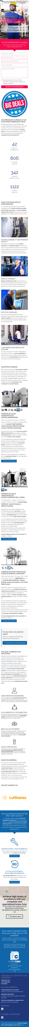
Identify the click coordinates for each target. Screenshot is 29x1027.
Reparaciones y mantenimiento (15, 849)
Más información (14, 856)
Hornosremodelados (14, 177)
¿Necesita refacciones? (7, 994)
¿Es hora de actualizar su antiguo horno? (12, 1000)
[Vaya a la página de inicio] (1, 10)
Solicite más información (9, 461)
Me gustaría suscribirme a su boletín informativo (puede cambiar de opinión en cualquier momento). (14, 81)
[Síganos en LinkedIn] (12, 6)
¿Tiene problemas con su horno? (10, 989)
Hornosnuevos (14, 191)
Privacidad (4, 983)
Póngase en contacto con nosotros (14, 945)
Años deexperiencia (14, 149)
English (16, 6)
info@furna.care (13, 2)
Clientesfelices (14, 163)
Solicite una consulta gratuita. (14, 86)
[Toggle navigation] (26, 10)
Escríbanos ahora (15, 916)
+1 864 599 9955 (21, 2)
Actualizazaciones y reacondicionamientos (14, 872)
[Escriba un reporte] (2, 1017)
